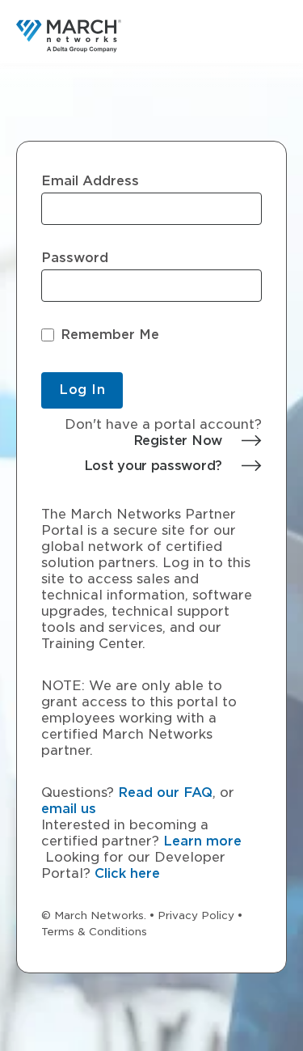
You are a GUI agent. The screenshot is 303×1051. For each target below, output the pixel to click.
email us (68, 808)
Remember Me (110, 335)
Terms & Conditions (94, 932)
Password (74, 258)
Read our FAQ (165, 792)
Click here (127, 873)
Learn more (202, 841)
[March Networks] (68, 36)
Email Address (90, 181)
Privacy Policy (196, 915)
